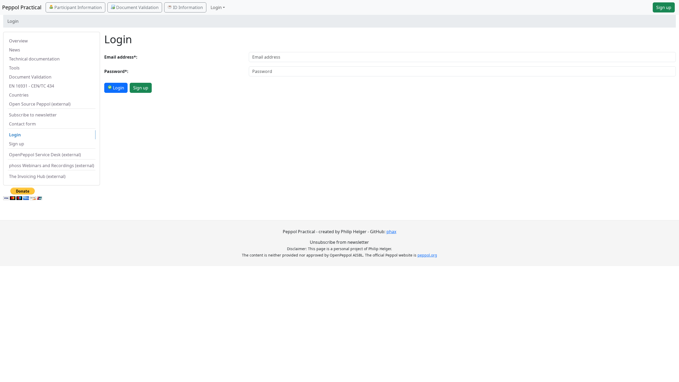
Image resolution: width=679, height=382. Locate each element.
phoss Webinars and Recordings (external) (51, 165)
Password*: (116, 71)
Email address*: (120, 57)
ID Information (187, 7)
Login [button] (216, 7)
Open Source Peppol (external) (40, 104)
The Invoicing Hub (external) (37, 176)
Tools (14, 68)
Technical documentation (34, 59)
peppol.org (427, 255)
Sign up (663, 7)
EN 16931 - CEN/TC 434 (31, 86)
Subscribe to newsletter (33, 115)
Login (15, 135)
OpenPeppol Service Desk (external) (45, 155)
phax (391, 232)
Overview (18, 41)
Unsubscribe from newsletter (339, 242)
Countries (19, 95)
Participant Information (77, 7)
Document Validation (137, 7)
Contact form (22, 124)
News (14, 50)
